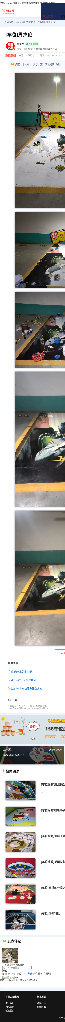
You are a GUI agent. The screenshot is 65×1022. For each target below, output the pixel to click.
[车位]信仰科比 (50, 913)
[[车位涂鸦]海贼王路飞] (20, 842)
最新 (32, 973)
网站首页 (48, 16)
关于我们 (10, 1003)
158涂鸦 (8, 11)
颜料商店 (41, 1003)
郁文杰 (20, 44)
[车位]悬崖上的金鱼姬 (20, 671)
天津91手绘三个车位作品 (22, 680)
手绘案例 (30, 22)
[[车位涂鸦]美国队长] (20, 868)
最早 (40, 973)
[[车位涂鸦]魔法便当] (20, 790)
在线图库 (41, 1007)
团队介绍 (10, 1007)
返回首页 (10, 1010)
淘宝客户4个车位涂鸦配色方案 (25, 688)
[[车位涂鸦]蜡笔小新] (20, 816)
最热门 (49, 973)
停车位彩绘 (43, 22)
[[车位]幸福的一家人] (20, 893)
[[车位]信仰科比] (20, 919)
